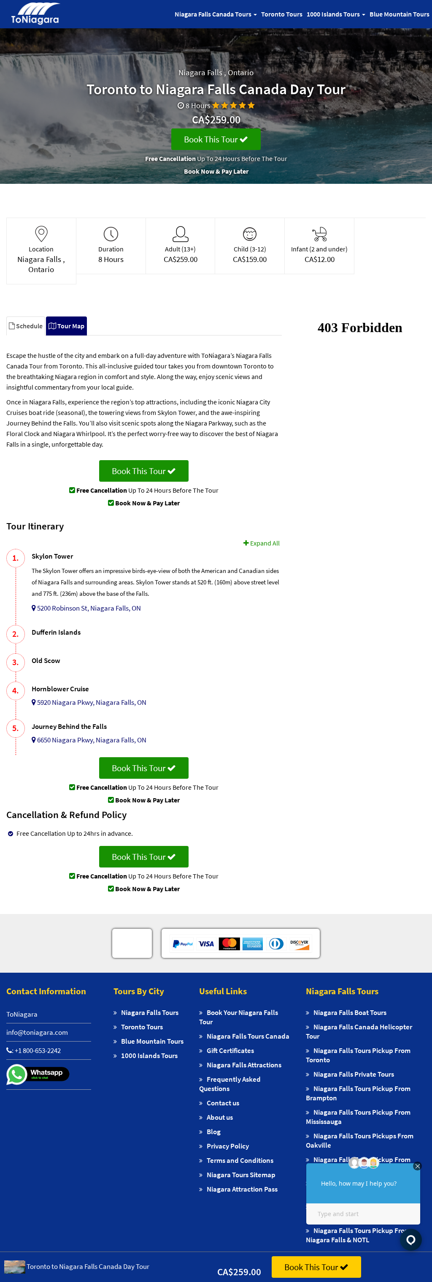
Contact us (223, 1102)
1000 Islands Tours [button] (334, 14)
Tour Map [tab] (70, 326)
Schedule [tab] (29, 326)
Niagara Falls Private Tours (353, 1074)
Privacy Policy (228, 1146)
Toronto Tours (281, 14)
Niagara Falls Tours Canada (248, 1036)
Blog (214, 1131)
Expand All (264, 543)
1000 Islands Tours (149, 1055)
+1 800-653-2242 (38, 1050)
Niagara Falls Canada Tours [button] (214, 14)
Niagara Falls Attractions (244, 1064)
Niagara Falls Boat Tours (349, 1012)
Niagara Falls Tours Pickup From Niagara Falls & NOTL (358, 1235)
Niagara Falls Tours (149, 1012)
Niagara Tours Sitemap (241, 1174)
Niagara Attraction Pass (242, 1189)
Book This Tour (211, 139)
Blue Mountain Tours (399, 14)
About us (220, 1117)
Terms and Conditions (240, 1160)
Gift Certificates (230, 1050)
